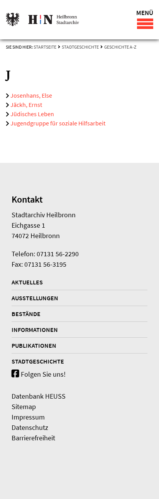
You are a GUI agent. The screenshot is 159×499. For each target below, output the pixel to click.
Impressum (28, 417)
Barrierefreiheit (33, 437)
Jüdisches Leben (31, 114)
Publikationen (34, 345)
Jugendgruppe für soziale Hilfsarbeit (57, 123)
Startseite (45, 47)
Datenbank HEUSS (39, 396)
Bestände (26, 314)
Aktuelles (27, 282)
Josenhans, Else (30, 95)
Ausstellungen (35, 298)
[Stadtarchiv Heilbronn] (42, 19)
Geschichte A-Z (120, 47)
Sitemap (24, 406)
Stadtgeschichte (80, 47)
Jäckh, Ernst (25, 104)
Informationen (35, 329)
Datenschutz (30, 427)
